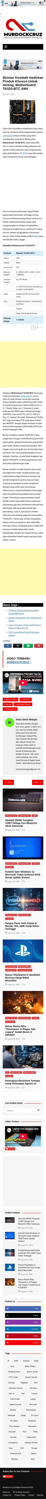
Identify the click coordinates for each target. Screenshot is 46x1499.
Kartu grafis (15, 1399)
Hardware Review (23, 704)
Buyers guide (32, 1372)
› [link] (41, 327)
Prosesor (9, 919)
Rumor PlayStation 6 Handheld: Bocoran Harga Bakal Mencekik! (22, 978)
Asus (12, 1366)
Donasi (31, 1495)
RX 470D (23, 153)
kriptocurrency (26, 396)
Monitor (13, 1410)
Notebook (11, 1415)
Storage (34, 1448)
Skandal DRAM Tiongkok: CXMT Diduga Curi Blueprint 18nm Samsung (21, 823)
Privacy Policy (19, 1495)
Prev (10, 782)
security (13, 1437)
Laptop (33, 1399)
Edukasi (9, 1076)
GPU (36, 1383)
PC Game (14, 1421)
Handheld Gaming (25, 970)
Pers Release (14, 1426)
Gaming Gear (10, 970)
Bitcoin (8, 704)
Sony (11, 1448)
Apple (36, 1361)
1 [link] (33, 327)
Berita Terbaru (11, 699)
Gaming (11, 1383)
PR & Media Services (21, 1492)
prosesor (12, 1432)
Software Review (31, 1443)
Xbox (33, 1459)
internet (34, 1394)
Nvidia (23, 1415)
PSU (24, 1432)
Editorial (36, 863)
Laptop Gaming (15, 1404)
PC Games (10, 1022)
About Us (6, 1492)
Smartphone (13, 1443)
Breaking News (24, 816)
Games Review (31, 1377)
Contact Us (7, 1495)
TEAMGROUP (15, 1454)
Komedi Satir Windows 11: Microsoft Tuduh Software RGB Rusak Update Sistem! (22, 874)
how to (11, 1394)
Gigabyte (24, 1383)
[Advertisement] (23, 184)
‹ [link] (29, 327)
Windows (9, 867)
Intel (23, 1394)
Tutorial (33, 1454)
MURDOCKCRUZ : (19, 662)
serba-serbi (31, 1437)
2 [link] (37, 327)
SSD (22, 1448)
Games (35, 1018)
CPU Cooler (13, 1377)
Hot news (33, 1388)
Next (36, 782)
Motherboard (11, 709)
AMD (16, 1361)
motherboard (8, 136)
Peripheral (32, 1421)
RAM (34, 816)
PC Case (34, 1415)
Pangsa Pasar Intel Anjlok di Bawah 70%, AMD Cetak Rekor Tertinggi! (22, 926)
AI (7, 1072)
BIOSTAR (26, 699)
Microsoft (33, 1404)
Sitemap (40, 1495)
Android (26, 1361)
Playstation (32, 1426)
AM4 (36, 236)
